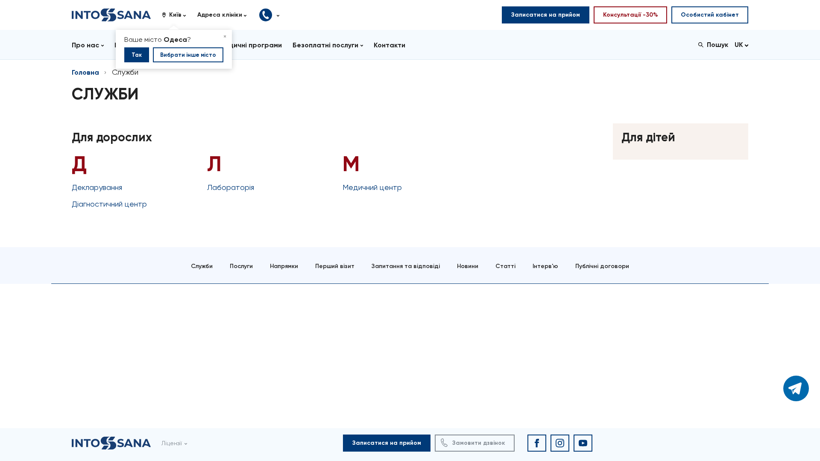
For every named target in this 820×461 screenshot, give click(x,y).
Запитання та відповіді (406, 266)
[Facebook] (536, 443)
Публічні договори (602, 266)
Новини (467, 266)
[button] (177, 14)
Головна (85, 72)
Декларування (97, 187)
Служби (202, 266)
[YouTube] (583, 443)
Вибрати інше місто (188, 55)
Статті (505, 266)
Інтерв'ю (545, 266)
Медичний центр (372, 187)
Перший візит (334, 266)
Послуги (241, 266)
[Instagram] (560, 443)
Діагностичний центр (109, 203)
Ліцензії (171, 443)
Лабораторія (230, 187)
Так (137, 55)
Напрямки (284, 266)
